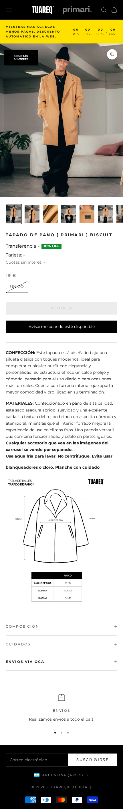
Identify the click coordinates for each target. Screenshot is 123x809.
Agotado (61, 308)
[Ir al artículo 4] (69, 214)
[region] (61, 708)
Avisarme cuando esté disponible (62, 326)
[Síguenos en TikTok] (111, 760)
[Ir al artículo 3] (50, 214)
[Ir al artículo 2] (32, 214)
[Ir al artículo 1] (14, 214)
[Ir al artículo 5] (87, 214)
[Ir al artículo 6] (105, 214)
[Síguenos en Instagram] (94, 760)
